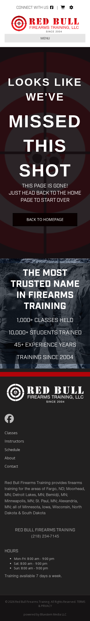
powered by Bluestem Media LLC (45, 614)
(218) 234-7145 (45, 536)
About (10, 458)
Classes (11, 432)
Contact (11, 466)
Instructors (14, 441)
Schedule (12, 449)
